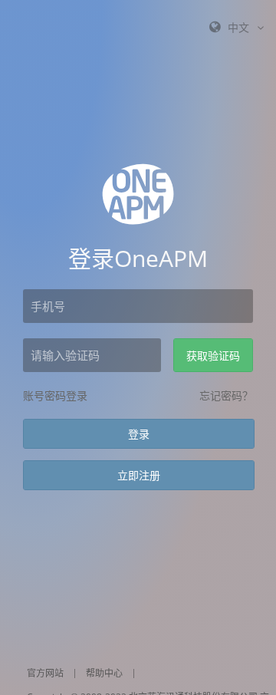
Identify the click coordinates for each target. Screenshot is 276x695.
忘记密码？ (226, 395)
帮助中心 (104, 673)
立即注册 (138, 475)
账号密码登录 (55, 395)
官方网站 (45, 673)
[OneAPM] (138, 194)
